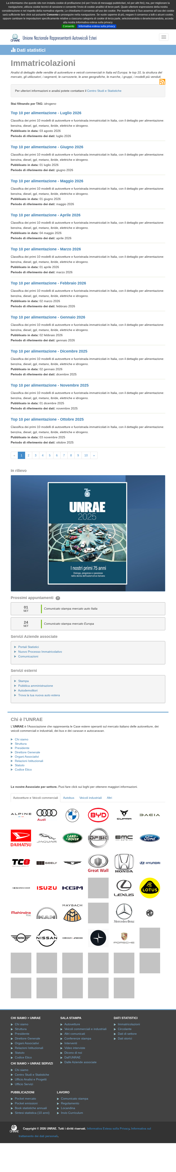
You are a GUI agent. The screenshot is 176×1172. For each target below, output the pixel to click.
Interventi (70, 1075)
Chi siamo (21, 739)
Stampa (23, 681)
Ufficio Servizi (24, 1116)
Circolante (125, 1061)
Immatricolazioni (129, 1056)
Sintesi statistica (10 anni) (32, 1145)
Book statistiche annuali (31, 1140)
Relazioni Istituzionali (29, 761)
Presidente (22, 748)
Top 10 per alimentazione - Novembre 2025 (50, 385)
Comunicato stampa (74, 1131)
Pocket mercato (25, 1131)
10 (86, 455)
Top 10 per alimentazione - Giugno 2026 (47, 147)
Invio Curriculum (72, 1145)
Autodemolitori (28, 690)
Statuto (19, 765)
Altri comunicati (74, 1066)
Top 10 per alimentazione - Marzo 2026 (46, 249)
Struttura (21, 743)
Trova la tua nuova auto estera (39, 695)
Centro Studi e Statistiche (104, 90)
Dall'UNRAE (72, 1090)
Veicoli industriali (90, 797)
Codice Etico (23, 769)
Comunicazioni (28, 656)
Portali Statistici (28, 647)
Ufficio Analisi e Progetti (31, 1111)
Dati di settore (127, 1066)
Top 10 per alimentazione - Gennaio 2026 (48, 317)
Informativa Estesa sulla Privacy (108, 1161)
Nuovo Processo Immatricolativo (40, 651)
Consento (68, 26)
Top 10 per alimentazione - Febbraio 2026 (48, 283)
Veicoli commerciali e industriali (85, 1061)
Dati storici (125, 1071)
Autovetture (72, 1056)
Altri (109, 797)
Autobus (68, 797)
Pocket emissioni (26, 1136)
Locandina (68, 1140)
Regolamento (70, 1136)
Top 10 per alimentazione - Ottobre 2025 (47, 419)
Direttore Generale (27, 752)
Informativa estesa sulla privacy (97, 26)
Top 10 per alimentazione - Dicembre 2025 (49, 351)
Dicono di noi (73, 1085)
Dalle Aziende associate (80, 1094)
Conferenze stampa (77, 1071)
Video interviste (74, 1080)
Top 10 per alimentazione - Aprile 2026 (45, 215)
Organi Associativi (27, 756)
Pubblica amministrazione (35, 685)
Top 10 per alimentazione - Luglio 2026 (46, 113)
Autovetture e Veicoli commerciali (35, 797)
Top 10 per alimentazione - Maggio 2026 (47, 181)
